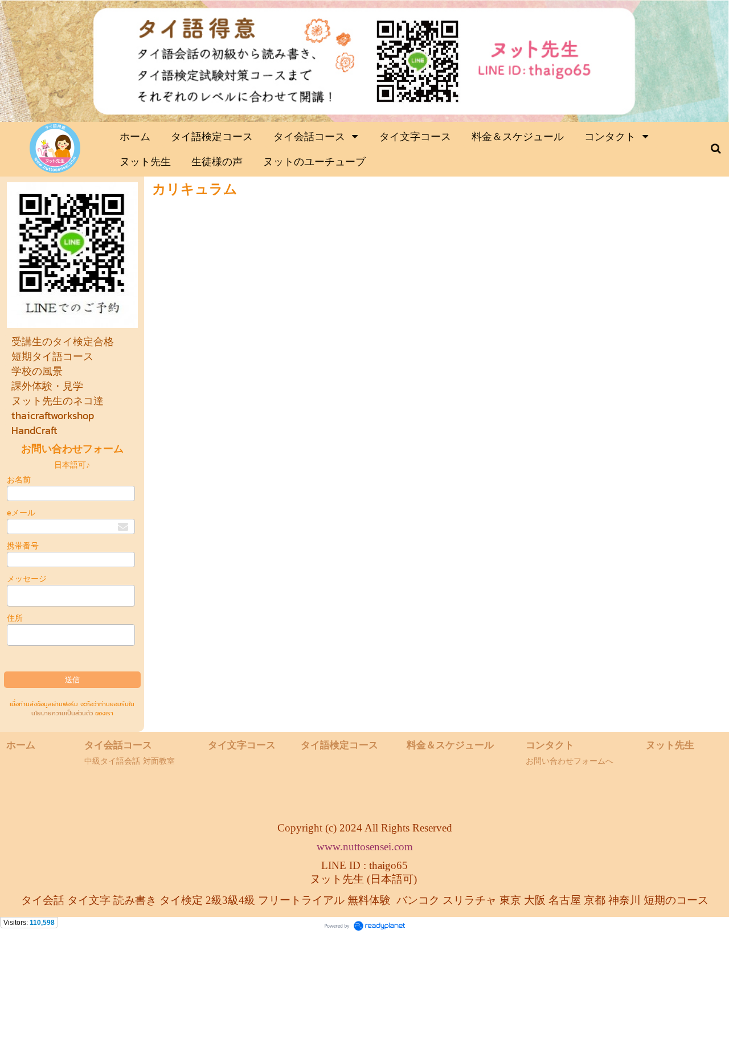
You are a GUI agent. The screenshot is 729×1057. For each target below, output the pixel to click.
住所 (15, 618)
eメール (21, 513)
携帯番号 (23, 546)
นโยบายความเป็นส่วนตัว (62, 713)
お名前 (19, 480)
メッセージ (27, 579)
